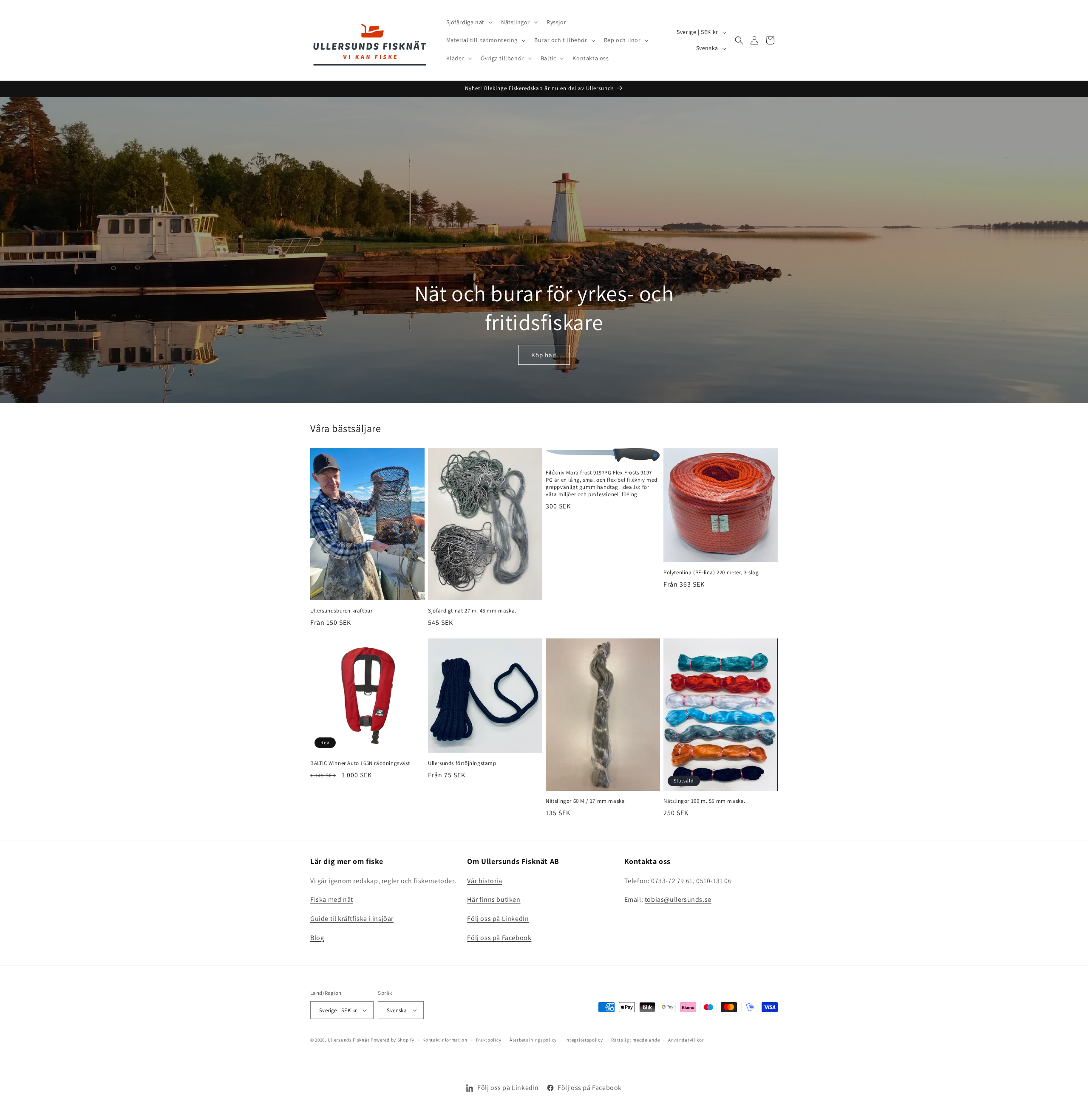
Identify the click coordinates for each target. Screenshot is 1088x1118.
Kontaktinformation (445, 1040)
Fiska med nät (331, 899)
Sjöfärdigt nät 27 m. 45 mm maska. (472, 610)
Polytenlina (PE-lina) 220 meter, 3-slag (711, 572)
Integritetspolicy (584, 1040)
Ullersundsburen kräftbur (341, 610)
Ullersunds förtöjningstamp (462, 763)
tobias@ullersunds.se (678, 899)
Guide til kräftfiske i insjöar (352, 918)
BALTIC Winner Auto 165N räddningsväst (360, 763)
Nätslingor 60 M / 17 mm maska (585, 801)
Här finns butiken (493, 899)
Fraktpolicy (489, 1040)
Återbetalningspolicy (533, 1040)
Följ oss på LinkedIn (498, 918)
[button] (468, 22)
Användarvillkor (686, 1040)
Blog (317, 937)
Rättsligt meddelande (635, 1040)
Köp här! (544, 355)
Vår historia (484, 880)
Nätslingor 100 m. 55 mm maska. (704, 801)
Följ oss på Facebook (499, 937)
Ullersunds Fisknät (349, 1040)
